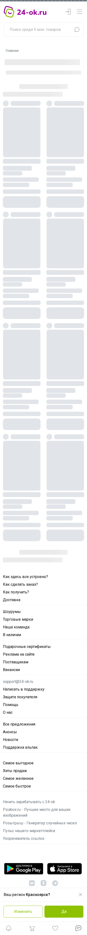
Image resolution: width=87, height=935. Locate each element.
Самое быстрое (17, 786)
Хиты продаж (15, 770)
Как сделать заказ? (20, 584)
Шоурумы (12, 611)
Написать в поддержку (23, 689)
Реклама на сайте (19, 654)
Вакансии (11, 669)
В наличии (12, 634)
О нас (8, 712)
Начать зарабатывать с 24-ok (29, 802)
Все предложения (19, 724)
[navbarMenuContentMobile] (79, 12)
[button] (9, 929)
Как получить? (16, 592)
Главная (12, 51)
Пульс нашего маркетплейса (29, 830)
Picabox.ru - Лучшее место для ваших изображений (37, 812)
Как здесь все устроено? (25, 576)
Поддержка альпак (20, 747)
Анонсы (10, 732)
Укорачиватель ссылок (23, 838)
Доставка (11, 600)
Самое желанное (18, 778)
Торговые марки (18, 619)
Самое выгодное (18, 763)
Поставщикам (15, 662)
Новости (10, 739)
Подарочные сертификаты (27, 646)
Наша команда (16, 627)
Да (63, 911)
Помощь (10, 704)
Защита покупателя (20, 697)
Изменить (23, 911)
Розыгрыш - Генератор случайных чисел (40, 823)
